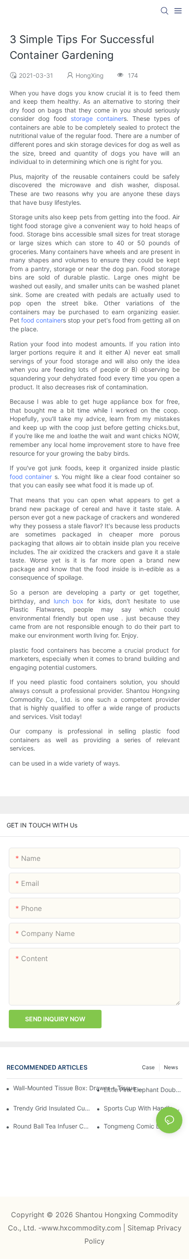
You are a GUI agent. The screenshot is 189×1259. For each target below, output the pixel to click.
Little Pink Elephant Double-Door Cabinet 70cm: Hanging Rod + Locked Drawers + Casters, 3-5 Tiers (143, 1089)
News (171, 1067)
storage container (97, 118)
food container (42, 320)
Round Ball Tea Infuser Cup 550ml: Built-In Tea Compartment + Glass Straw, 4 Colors (52, 1126)
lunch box (69, 601)
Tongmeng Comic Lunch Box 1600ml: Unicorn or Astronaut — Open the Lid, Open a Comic (143, 1126)
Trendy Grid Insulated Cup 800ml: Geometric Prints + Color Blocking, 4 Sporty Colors (52, 1108)
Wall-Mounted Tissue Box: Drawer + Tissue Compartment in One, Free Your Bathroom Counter (79, 1088)
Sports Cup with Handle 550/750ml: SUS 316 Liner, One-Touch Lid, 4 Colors (143, 1108)
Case (148, 1067)
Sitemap (142, 1227)
